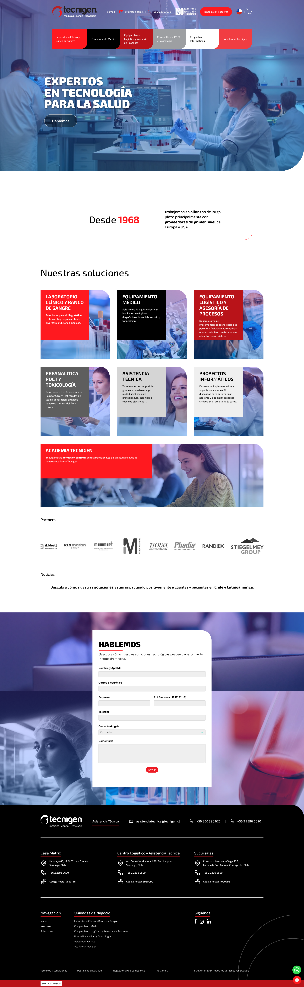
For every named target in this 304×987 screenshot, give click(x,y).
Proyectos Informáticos (197, 38)
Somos (111, 11)
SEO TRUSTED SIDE (51, 983)
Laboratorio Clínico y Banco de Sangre (96, 921)
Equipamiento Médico (104, 38)
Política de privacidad (89, 970)
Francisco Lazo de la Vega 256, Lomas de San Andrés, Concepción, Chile (226, 863)
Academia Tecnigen (235, 38)
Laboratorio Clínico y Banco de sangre (68, 38)
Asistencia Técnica (84, 941)
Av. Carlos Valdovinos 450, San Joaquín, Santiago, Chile (149, 863)
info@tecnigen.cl (133, 11)
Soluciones (47, 931)
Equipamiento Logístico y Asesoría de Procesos (136, 39)
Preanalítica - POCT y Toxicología (169, 38)
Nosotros (46, 926)
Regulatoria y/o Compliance (129, 970)
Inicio (44, 921)
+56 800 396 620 (208, 821)
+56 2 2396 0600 (59, 872)
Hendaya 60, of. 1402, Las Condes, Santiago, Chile (69, 863)
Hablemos (61, 120)
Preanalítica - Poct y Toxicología (92, 936)
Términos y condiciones (54, 970)
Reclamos (162, 970)
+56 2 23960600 (161, 11)
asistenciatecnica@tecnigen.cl (158, 821)
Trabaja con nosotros (216, 11)
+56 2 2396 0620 (249, 821)
